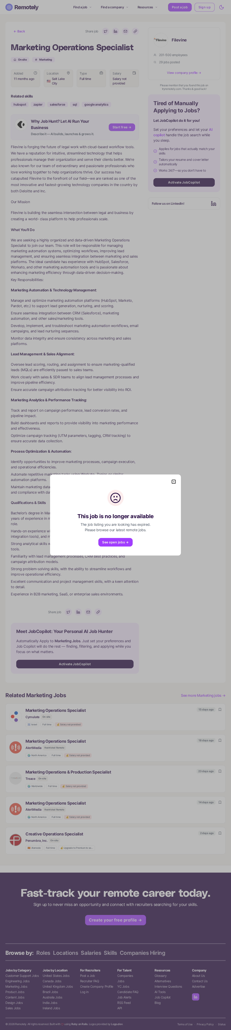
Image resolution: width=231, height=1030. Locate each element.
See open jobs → (115, 542)
